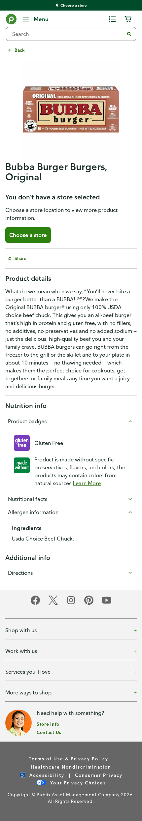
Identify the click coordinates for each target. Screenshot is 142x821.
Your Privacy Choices (77, 782)
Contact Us (49, 732)
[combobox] (68, 34)
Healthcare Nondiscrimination (71, 767)
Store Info (48, 724)
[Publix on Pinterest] (89, 603)
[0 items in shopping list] (112, 19)
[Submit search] (129, 34)
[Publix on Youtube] (106, 603)
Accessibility (46, 775)
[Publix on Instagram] (71, 603)
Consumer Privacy (99, 775)
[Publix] (11, 20)
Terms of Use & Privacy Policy (68, 758)
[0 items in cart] (128, 19)
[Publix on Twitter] (53, 603)
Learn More (87, 483)
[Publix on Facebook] (35, 603)
